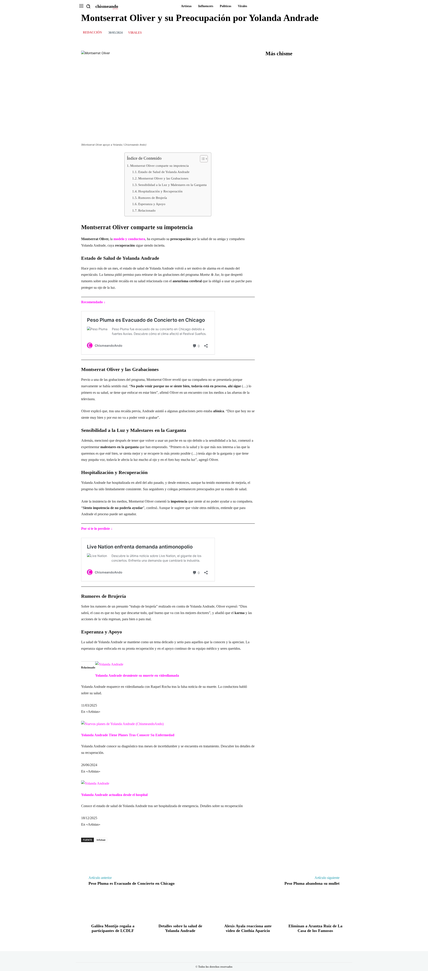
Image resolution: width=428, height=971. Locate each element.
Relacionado (147, 210)
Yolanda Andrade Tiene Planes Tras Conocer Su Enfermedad (127, 735)
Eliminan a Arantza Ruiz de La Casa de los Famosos (315, 928)
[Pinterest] (332, 32)
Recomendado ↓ (93, 302)
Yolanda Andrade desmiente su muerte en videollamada (137, 675)
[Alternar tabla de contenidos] (202, 159)
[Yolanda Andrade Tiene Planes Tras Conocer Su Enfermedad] (122, 724)
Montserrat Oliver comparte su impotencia (159, 165)
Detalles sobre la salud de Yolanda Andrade (180, 928)
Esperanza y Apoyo (151, 204)
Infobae (101, 839)
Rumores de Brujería (152, 198)
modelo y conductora (129, 239)
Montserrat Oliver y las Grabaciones (163, 178)
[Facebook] (311, 32)
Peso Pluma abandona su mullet (312, 883)
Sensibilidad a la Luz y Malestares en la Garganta (172, 185)
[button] (88, 6)
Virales (135, 32)
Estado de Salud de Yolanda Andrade (163, 172)
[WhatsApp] (342, 32)
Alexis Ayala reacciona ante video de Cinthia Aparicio (248, 928)
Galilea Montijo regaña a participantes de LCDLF (112, 928)
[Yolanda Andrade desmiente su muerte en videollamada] (109, 664)
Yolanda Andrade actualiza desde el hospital (114, 795)
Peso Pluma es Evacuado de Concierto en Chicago (131, 883)
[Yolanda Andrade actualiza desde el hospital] (95, 783)
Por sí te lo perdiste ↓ (97, 528)
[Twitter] (321, 32)
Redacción (92, 32)
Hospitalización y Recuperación (160, 191)
